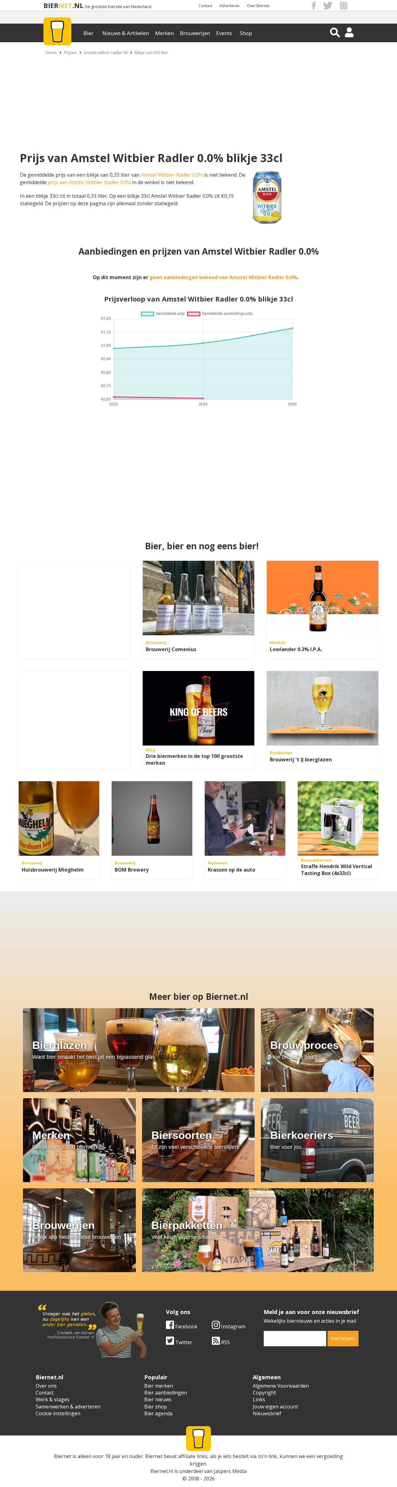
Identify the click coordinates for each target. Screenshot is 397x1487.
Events (224, 33)
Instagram (232, 1326)
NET (65, 5)
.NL (77, 5)
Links (259, 1399)
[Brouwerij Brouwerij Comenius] (198, 598)
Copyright (264, 1392)
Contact (205, 5)
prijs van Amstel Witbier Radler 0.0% (89, 182)
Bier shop (155, 1406)
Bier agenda (158, 1413)
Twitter (183, 1342)
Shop (246, 33)
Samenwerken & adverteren (68, 1406)
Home (51, 52)
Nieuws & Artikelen (125, 33)
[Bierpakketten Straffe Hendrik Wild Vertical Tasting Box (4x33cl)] (338, 818)
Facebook (186, 1326)
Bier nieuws (158, 1399)
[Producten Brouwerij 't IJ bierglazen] (322, 708)
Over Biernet (258, 5)
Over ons (46, 1385)
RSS (225, 1342)
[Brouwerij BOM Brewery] (152, 818)
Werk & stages (52, 1399)
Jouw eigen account (275, 1406)
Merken (164, 33)
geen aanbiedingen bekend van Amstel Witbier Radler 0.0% (223, 277)
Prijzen (70, 52)
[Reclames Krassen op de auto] (245, 818)
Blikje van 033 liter (151, 52)
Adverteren (229, 5)
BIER (51, 5)
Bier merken (158, 1385)
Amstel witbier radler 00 (106, 52)
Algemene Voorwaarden (281, 1385)
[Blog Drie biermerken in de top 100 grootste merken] (198, 708)
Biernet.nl (161, 1471)
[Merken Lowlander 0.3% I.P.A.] (322, 598)
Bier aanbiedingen (165, 1392)
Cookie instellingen (58, 1413)
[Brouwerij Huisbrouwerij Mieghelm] (59, 818)
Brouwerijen (195, 33)
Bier (88, 33)
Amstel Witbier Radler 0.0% (172, 174)
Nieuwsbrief (267, 1413)
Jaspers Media (230, 1471)
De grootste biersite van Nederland (118, 6)
